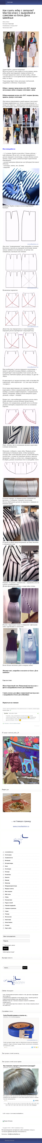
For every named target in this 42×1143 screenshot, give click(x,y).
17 (12, 1105)
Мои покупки (8, 891)
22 (25, 1105)
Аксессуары (8, 854)
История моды (9, 863)
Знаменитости (9, 857)
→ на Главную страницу (21, 821)
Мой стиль (8, 894)
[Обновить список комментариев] (10, 710)
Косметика (8, 874)
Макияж (7, 880)
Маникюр (7, 883)
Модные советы (9, 888)
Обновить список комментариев (12, 723)
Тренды (7, 914)
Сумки (6, 911)
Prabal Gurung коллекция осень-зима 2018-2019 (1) (15, 999)
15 (6, 1105)
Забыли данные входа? (8, 952)
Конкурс (7, 871)
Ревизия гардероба (10, 905)
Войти (6, 948)
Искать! (25, 967)
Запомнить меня (9, 945)
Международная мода (11, 885)
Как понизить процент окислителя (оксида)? (19, 1066)
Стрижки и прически (10, 908)
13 (35, 1103)
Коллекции (8, 868)
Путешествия (8, 900)
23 (27, 1105)
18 (14, 1105)
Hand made (11, 23)
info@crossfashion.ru (14, 1134)
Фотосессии (8, 916)
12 (32, 1103)
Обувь (7, 897)
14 (37, 1103)
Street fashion (8, 922)
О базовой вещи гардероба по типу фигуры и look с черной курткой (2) (20, 997)
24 (30, 1105)
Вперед (34, 1105)
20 (19, 1105)
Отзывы (7, 925)
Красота (7, 877)
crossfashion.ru (9, 852)
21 (22, 1105)
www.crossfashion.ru (21, 826)
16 (9, 1105)
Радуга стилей (9, 902)
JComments (36, 725)
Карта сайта (8, 928)
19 (17, 1105)
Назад (5, 1103)
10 (27, 1103)
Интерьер (7, 860)
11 (29, 1103)
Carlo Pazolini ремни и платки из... (15, 1015)
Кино (6, 866)
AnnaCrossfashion (16, 1017)
